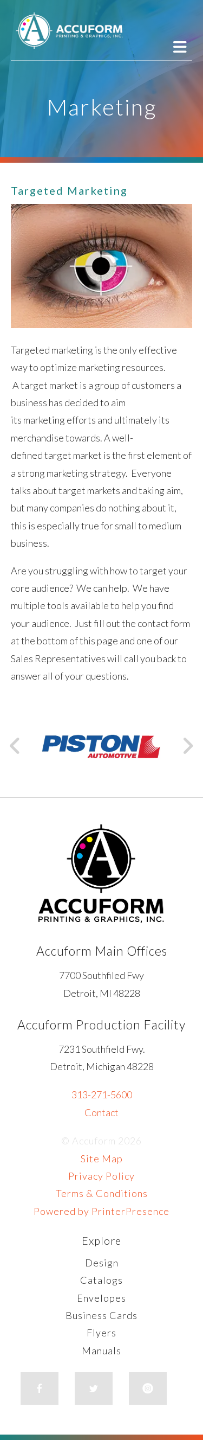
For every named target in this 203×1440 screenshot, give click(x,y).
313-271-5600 (101, 1094)
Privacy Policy (101, 1176)
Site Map (102, 1158)
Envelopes (101, 1298)
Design (102, 1263)
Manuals (101, 1350)
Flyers (101, 1333)
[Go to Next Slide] (187, 746)
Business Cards (101, 1315)
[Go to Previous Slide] (15, 746)
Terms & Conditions (102, 1193)
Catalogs (101, 1280)
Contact (101, 1112)
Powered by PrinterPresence (101, 1211)
